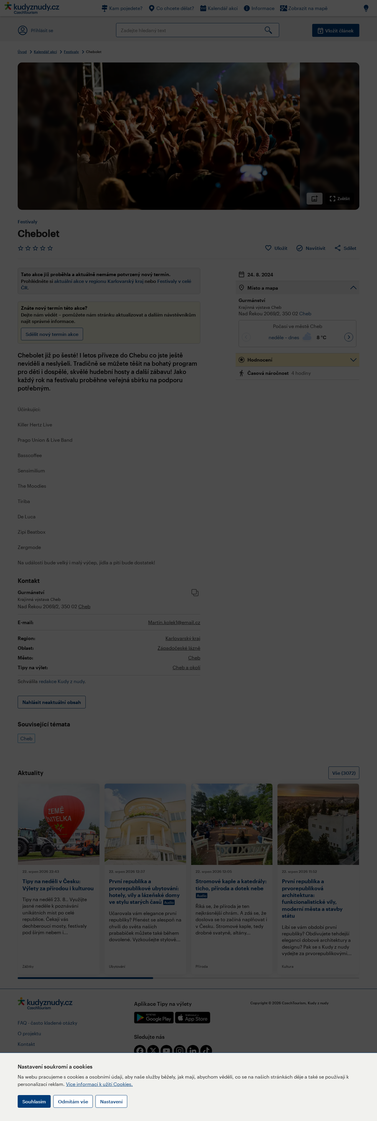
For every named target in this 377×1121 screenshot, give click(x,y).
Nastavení (111, 1101)
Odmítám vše (73, 1101)
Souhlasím (34, 1101)
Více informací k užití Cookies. (99, 1084)
